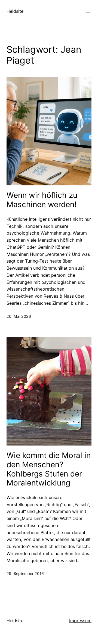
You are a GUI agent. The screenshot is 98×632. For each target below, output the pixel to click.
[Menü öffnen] (88, 11)
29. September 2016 (25, 573)
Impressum (80, 620)
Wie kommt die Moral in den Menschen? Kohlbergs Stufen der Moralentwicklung (49, 469)
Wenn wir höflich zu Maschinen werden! (42, 200)
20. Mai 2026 (19, 316)
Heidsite (15, 11)
